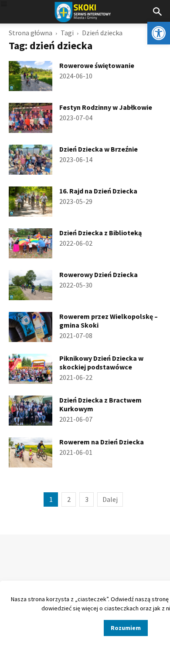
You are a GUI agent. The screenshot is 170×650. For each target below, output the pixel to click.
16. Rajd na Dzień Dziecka (98, 190)
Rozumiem (126, 628)
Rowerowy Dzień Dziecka (98, 274)
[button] (158, 33)
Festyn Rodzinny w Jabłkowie (105, 107)
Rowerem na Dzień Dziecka (101, 441)
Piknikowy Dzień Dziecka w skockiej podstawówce (101, 362)
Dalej (110, 499)
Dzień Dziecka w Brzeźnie (98, 149)
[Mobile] (4, 4)
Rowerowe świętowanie (96, 65)
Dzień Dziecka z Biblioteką (100, 232)
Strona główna (30, 32)
